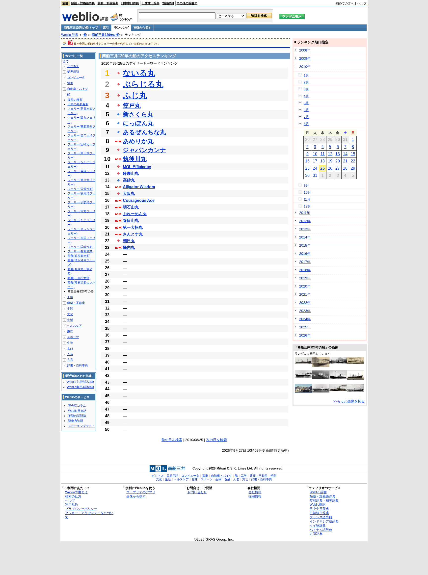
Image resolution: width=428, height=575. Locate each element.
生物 (70, 342)
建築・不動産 (76, 303)
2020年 (305, 286)
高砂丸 (129, 180)
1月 (306, 75)
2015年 (305, 245)
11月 (307, 199)
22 (353, 161)
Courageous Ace (139, 200)
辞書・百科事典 (77, 365)
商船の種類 (75, 100)
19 (330, 161)
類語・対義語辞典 (83, 3)
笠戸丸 (132, 105)
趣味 (70, 331)
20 (337, 161)
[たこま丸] (338, 378)
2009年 (305, 58)
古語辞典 (168, 3)
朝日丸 (129, 241)
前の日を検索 (171, 440)
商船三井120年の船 (106, 35)
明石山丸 (131, 207)
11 (323, 154)
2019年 (305, 278)
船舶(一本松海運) (79, 278)
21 (345, 161)
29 (353, 168)
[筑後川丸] (338, 390)
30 (307, 175)
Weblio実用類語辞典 (80, 382)
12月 (307, 206)
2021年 (305, 294)
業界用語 (73, 72)
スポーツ (73, 337)
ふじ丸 (135, 95)
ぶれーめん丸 (135, 214)
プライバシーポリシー (81, 509)
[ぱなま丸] (320, 366)
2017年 (305, 262)
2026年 (305, 335)
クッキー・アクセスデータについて (89, 515)
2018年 (305, 270)
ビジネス (73, 66)
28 (345, 168)
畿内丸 (129, 247)
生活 (70, 320)
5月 (306, 103)
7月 (306, 117)
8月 (306, 124)
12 (330, 154)
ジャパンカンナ (144, 150)
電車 (70, 83)
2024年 (305, 319)
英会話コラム (77, 405)
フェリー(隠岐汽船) (80, 247)
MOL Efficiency (137, 167)
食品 (70, 348)
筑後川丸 (135, 159)
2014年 (305, 237)
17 (315, 161)
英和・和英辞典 (108, 3)
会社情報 (254, 492)
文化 (70, 314)
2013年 (305, 229)
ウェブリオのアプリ (140, 492)
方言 (70, 360)
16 (307, 161)
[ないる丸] (320, 378)
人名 (70, 354)
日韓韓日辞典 (151, 3)
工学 (70, 297)
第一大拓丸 (133, 227)
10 (315, 154)
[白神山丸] (303, 376)
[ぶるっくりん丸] (320, 391)
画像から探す (142, 27)
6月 (306, 110)
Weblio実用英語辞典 (80, 387)
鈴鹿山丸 (131, 173)
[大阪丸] (355, 363)
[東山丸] (355, 391)
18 (322, 161)
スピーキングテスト (81, 426)
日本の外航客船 (78, 104)
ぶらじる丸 (143, 84)
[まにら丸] (303, 363)
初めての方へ (345, 3)
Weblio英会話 (77, 411)
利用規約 (71, 504)
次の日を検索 (216, 440)
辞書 (65, 3)
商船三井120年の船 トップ (81, 27)
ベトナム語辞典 (321, 530)
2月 (306, 82)
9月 (306, 185)
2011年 (304, 213)
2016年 (305, 254)
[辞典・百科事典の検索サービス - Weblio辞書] (85, 19)
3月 (306, 89)
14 (345, 154)
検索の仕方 (73, 496)
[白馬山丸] (355, 378)
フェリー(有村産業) (80, 251)
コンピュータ (76, 77)
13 (337, 154)
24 (315, 168)
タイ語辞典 (318, 525)
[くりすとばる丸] (303, 392)
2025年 (305, 327)
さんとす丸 (133, 234)
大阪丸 (129, 193)
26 (330, 168)
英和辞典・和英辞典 (324, 500)
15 (353, 154)
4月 (306, 96)
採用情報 (254, 496)
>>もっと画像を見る (349, 401)
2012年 (305, 221)
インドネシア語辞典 (324, 521)
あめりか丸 (138, 141)
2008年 (305, 50)
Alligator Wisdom (139, 187)
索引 (105, 27)
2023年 (305, 311)
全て (66, 61)
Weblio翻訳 (318, 504)
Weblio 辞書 (69, 35)
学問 (70, 308)
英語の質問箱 (77, 416)
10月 (307, 192)
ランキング (121, 27)
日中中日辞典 (130, 3)
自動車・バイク (77, 89)
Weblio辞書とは (76, 492)
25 (322, 168)
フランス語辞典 (321, 517)
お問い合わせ (197, 492)
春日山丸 (131, 220)
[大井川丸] (338, 363)
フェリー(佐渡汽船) (80, 189)
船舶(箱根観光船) (79, 256)
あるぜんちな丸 (144, 132)
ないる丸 (139, 73)
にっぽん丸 (138, 123)
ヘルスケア (74, 325)
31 (315, 175)
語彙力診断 (75, 420)
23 (307, 168)
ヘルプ (361, 3)
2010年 (305, 67)
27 (337, 168)
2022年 (305, 303)
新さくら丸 (138, 114)
